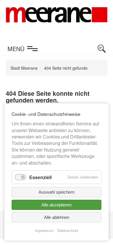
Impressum (44, 230)
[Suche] (101, 49)
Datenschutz (68, 230)
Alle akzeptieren (56, 204)
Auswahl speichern (56, 192)
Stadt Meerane (24, 68)
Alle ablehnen (56, 217)
